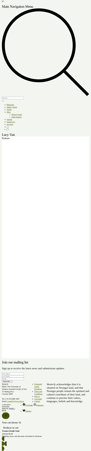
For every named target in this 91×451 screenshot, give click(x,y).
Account (10, 124)
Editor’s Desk (12, 107)
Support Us (11, 122)
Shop (9, 112)
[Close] (5, 415)
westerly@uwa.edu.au (15, 401)
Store (16, 115)
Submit (9, 120)
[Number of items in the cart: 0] (8, 127)
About (9, 110)
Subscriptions (16, 117)
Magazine (10, 105)
